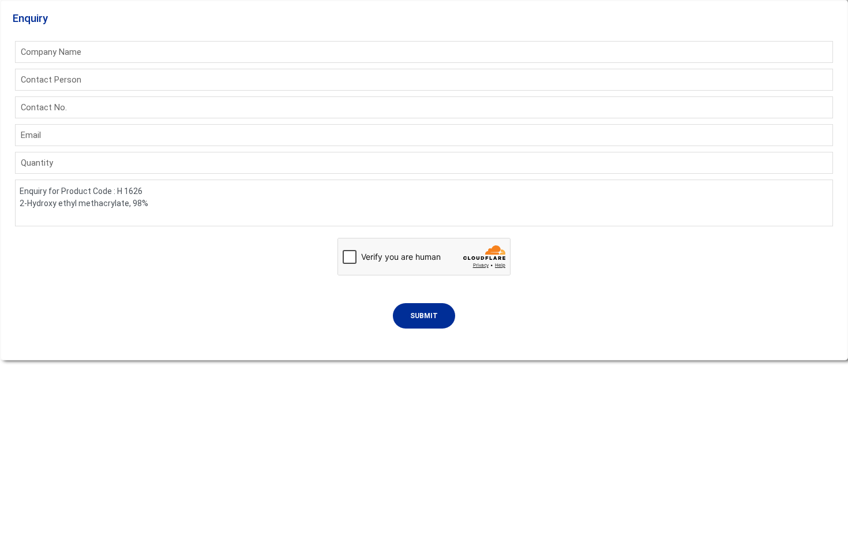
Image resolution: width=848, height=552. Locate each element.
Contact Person (51, 79)
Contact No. (44, 107)
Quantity (37, 163)
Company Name (51, 52)
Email (31, 135)
